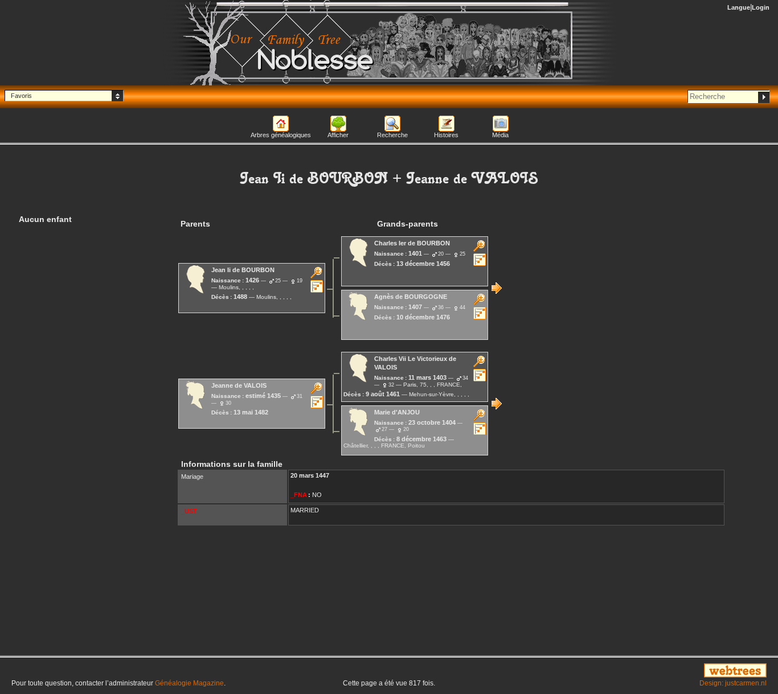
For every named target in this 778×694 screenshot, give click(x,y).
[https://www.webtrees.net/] (648, 671)
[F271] (496, 288)
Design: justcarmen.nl (733, 683)
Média (500, 135)
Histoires (446, 135)
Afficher (338, 135)
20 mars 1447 (309, 475)
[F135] (496, 403)
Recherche (392, 135)
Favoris (21, 95)
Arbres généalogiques (281, 135)
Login (760, 7)
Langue (738, 7)
